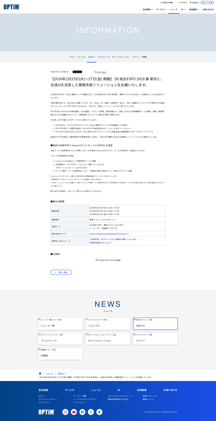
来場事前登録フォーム (99, 242)
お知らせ (61, 373)
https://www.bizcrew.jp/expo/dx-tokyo (108, 233)
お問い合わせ (208, 9)
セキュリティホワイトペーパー (121, 396)
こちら (58, 161)
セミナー (42, 396)
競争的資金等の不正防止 (118, 399)
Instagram (65, 412)
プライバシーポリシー (48, 399)
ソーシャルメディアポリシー (85, 399)
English (195, 2)
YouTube (74, 412)
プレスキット (44, 402)
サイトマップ (79, 402)
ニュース (173, 9)
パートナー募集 (79, 396)
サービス (160, 9)
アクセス (183, 2)
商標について (148, 399)
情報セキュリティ (150, 396)
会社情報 (146, 9)
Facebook (82, 412)
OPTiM (12, 6)
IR (182, 9)
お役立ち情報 (168, 2)
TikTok (99, 412)
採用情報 (193, 9)
